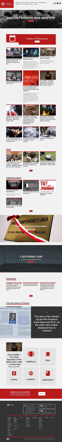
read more (37, 41)
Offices (9, 427)
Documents (9, 426)
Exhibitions (28, 426)
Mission (9, 420)
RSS (34, 438)
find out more (31, 20)
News (21, 417)
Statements (41, 420)
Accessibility (31, 438)
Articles (27, 422)
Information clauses (51, 438)
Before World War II (16, 422)
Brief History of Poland (16, 419)
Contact (52, 417)
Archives (46, 417)
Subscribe (42, 393)
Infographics (28, 425)
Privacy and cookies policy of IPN (41, 438)
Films (27, 420)
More (31, 171)
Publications (28, 421)
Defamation (41, 421)
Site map (26, 438)
